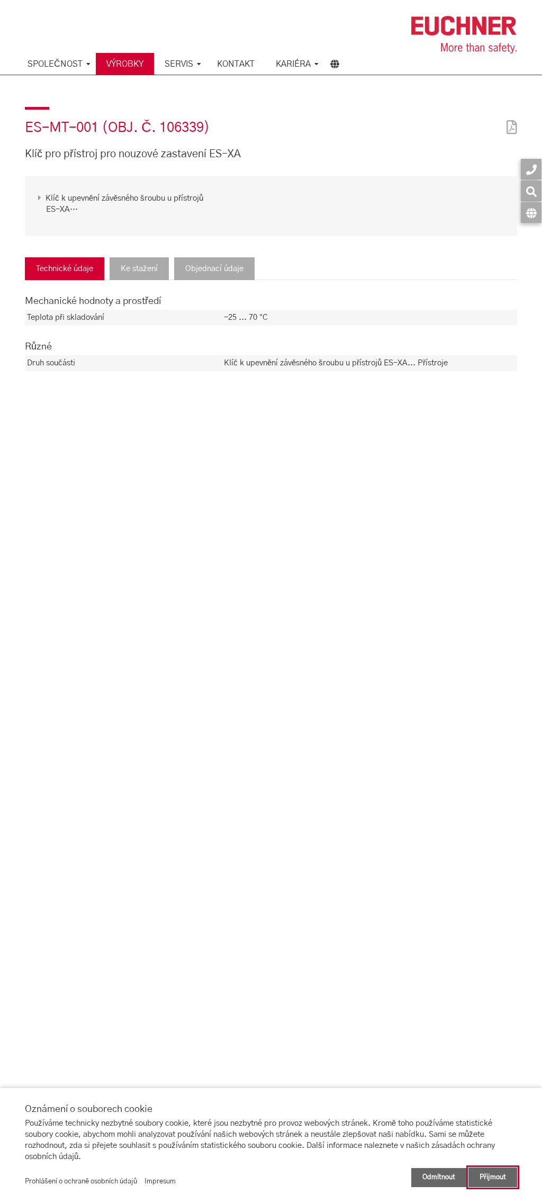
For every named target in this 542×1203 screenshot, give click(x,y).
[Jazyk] (531, 212)
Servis (179, 64)
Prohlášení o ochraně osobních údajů (81, 1181)
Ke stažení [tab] (139, 269)
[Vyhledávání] (531, 191)
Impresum (160, 1181)
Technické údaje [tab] (64, 269)
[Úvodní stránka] (464, 34)
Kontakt (236, 64)
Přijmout (493, 1177)
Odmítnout (438, 1177)
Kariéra (293, 64)
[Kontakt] (531, 169)
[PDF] (509, 120)
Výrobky (124, 64)
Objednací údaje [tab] (214, 269)
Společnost (55, 64)
